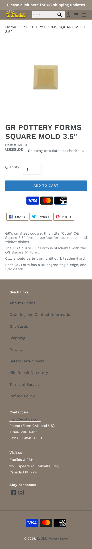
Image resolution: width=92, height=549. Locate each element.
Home (10, 27)
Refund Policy (22, 396)
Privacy (15, 349)
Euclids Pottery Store (52, 538)
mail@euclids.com (25, 419)
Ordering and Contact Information (41, 314)
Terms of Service (24, 384)
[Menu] (84, 14)
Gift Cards (18, 326)
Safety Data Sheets (27, 361)
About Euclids (22, 303)
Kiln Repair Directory (28, 372)
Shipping (35, 151)
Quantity (12, 167)
